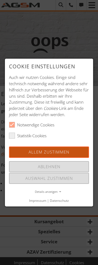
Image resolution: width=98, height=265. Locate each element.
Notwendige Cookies (35, 124)
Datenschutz (59, 200)
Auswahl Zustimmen (49, 178)
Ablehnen (49, 166)
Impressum (37, 200)
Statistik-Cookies (32, 135)
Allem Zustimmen (49, 152)
